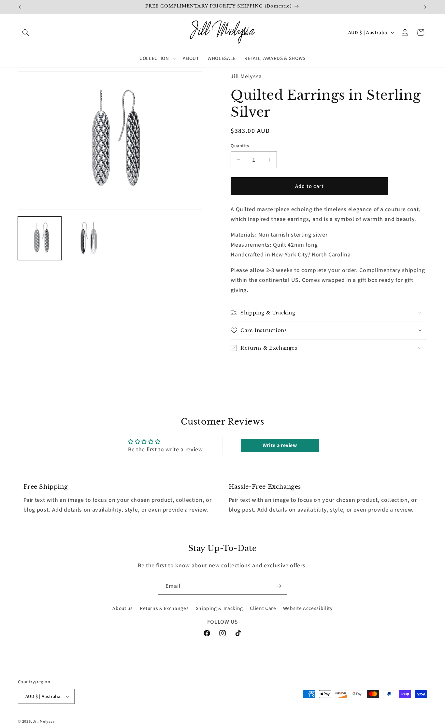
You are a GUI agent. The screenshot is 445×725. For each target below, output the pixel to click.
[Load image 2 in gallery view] (86, 238)
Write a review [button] (280, 445)
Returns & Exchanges (164, 608)
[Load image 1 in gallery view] (39, 238)
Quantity (240, 145)
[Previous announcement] (20, 7)
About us (122, 608)
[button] (26, 32)
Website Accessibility (308, 608)
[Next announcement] (425, 7)
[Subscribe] (279, 586)
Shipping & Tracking (219, 608)
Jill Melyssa (43, 721)
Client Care (263, 608)
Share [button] (245, 370)
